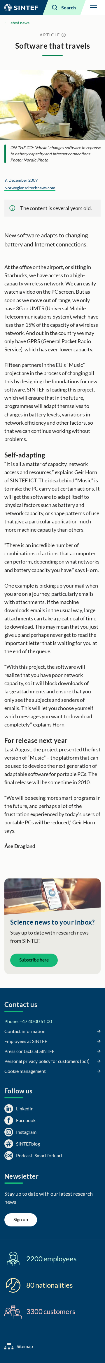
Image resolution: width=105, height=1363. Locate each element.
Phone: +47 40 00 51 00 (28, 1021)
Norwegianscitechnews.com (29, 187)
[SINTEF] (21, 7)
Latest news (18, 22)
